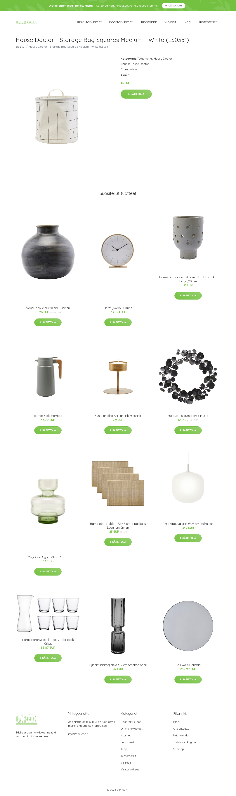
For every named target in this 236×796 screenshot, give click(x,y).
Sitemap (178, 749)
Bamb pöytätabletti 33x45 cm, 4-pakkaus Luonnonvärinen (118, 525)
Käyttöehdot (181, 735)
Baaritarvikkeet (121, 22)
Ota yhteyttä (181, 728)
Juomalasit (148, 22)
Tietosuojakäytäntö (186, 742)
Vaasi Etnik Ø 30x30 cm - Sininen (48, 308)
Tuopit (125, 749)
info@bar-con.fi (78, 734)
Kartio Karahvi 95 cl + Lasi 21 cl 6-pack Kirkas (48, 641)
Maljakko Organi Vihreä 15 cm (48, 557)
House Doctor (163, 58)
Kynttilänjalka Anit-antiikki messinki (118, 416)
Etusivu (20, 46)
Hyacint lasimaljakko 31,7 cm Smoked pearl (118, 665)
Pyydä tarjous (173, 5)
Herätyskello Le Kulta (118, 308)
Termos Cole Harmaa (48, 416)
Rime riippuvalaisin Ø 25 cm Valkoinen (188, 524)
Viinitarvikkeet (130, 769)
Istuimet (126, 735)
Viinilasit (170, 22)
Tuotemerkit (207, 22)
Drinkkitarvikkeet (89, 22)
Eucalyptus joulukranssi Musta (188, 416)
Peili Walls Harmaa (188, 665)
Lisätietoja (136, 94)
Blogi (187, 22)
